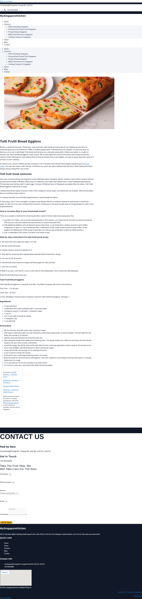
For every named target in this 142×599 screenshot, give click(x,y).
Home (6, 22)
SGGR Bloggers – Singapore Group (10, 374)
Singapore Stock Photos (11, 386)
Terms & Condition (5, 598)
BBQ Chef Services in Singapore (20, 34)
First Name (4, 474)
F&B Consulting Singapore (18, 27)
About (6, 40)
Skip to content (6, 1)
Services (7, 24)
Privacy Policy (138, 596)
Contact (7, 45)
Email (2, 501)
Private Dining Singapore (17, 32)
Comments (4, 514)
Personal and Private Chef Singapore (22, 29)
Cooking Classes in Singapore (19, 37)
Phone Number (6, 482)
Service (3, 490)
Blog (6, 42)
